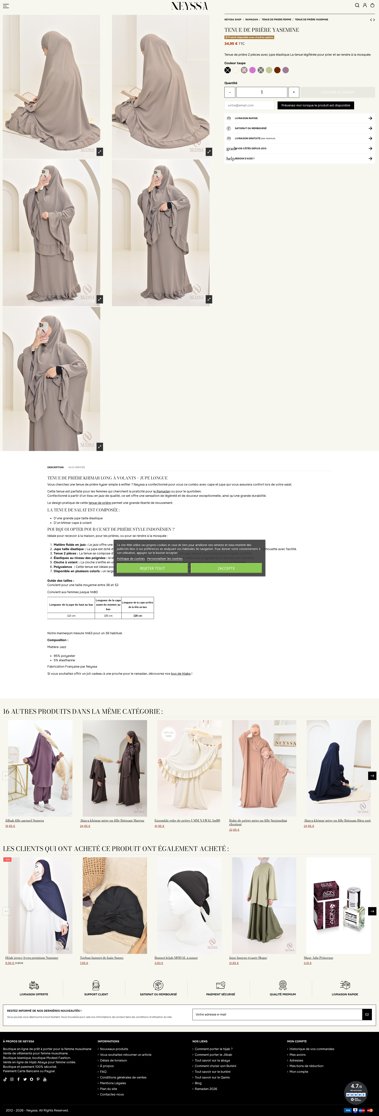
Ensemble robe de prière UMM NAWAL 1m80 (187, 820)
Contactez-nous (112, 1094)
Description (55, 467)
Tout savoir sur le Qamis (212, 1077)
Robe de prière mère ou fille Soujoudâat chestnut (258, 822)
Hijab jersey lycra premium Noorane (31, 957)
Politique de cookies (131, 558)
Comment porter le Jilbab (213, 1055)
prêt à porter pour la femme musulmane (62, 1049)
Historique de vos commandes (312, 1049)
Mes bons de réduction (306, 1066)
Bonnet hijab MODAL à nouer (176, 957)
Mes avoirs (298, 1055)
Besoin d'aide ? (244, 158)
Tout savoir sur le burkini (213, 1072)
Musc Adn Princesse (318, 957)
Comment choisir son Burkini (215, 1066)
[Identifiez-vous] (365, 5)
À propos (107, 1066)
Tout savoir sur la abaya (212, 1060)
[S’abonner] (367, 1014)
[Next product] (374, 20)
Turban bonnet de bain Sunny (102, 957)
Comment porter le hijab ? (214, 1049)
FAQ (103, 1072)
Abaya (42, 1062)
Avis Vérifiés (76, 467)
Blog (198, 1083)
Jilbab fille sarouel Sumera (24, 820)
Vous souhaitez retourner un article (125, 1055)
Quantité (230, 83)
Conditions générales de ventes (123, 1077)
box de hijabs (181, 674)
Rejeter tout (152, 568)
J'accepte (226, 568)
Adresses (296, 1060)
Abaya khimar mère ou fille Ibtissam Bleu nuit (337, 820)
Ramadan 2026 (206, 1089)
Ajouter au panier (337, 92)
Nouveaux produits (114, 1049)
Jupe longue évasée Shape (248, 957)
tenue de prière (100, 503)
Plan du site (108, 1089)
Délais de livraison (113, 1060)
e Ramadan (162, 491)
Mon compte (299, 1072)
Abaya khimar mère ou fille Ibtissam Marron (112, 820)
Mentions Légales (113, 1083)
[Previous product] (371, 20)
